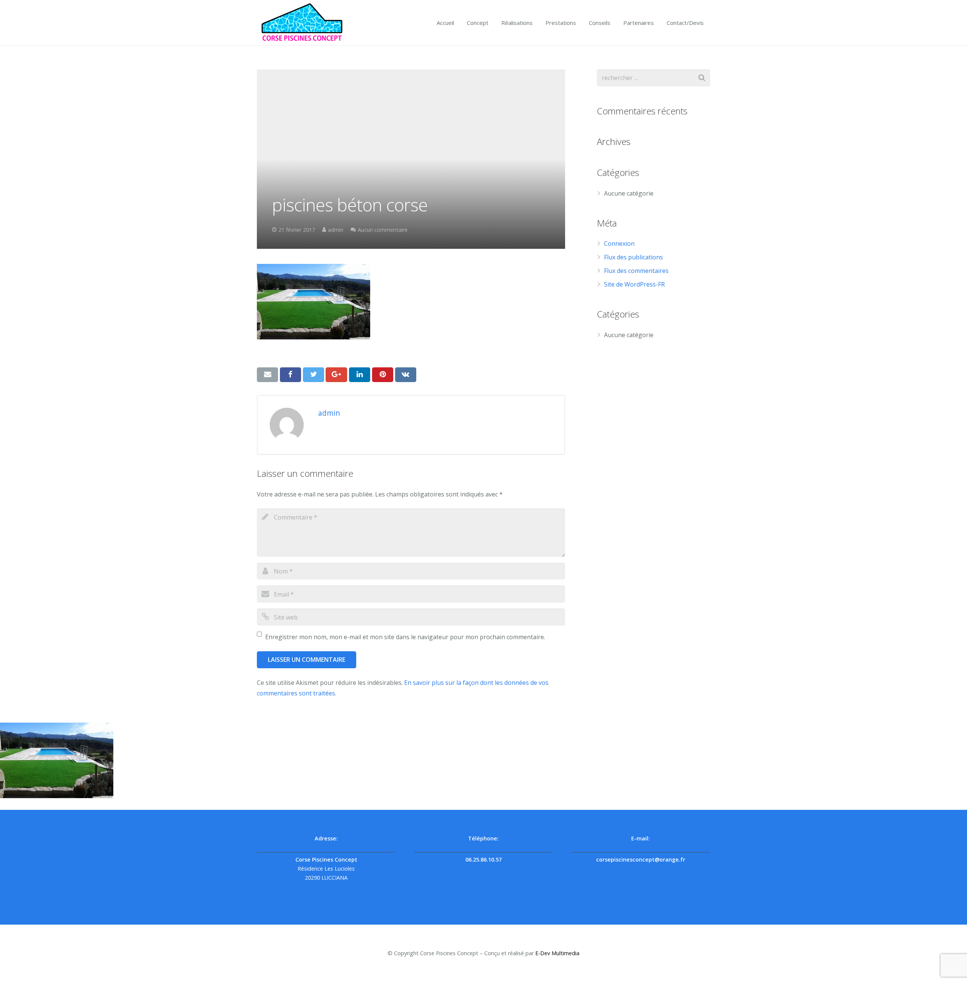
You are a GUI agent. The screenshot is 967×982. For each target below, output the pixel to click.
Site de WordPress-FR (634, 284)
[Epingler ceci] (382, 374)
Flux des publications (633, 257)
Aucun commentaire (383, 229)
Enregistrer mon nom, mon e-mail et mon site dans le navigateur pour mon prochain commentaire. (405, 637)
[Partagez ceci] (290, 374)
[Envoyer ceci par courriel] (267, 374)
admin (335, 229)
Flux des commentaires (636, 271)
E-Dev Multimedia (557, 953)
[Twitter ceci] (313, 374)
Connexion (619, 243)
